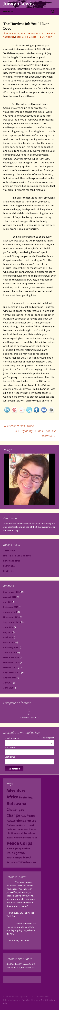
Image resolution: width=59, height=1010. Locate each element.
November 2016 (11, 617)
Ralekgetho (16, 853)
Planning (11, 848)
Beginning (26, 797)
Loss (17, 833)
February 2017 (10, 607)
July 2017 (8, 602)
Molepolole (27, 833)
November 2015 (11, 662)
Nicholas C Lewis (30, 999)
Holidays (11, 829)
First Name (10, 747)
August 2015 (9, 677)
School (32, 36)
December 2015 (11, 657)
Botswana (16, 803)
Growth (23, 825)
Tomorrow (9, 550)
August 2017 (9, 596)
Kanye (32, 829)
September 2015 (12, 672)
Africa (52, 33)
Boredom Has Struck (18, 426)
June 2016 (8, 627)
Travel (22, 862)
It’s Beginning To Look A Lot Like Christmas (35, 433)
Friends (20, 821)
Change (13, 815)
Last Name (10, 756)
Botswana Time (11, 560)
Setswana (12, 862)
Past (34, 837)
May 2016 (8, 632)
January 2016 (10, 652)
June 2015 (8, 687)
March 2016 (9, 642)
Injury (26, 829)
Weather (31, 862)
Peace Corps (37, 33)
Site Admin (47, 36)
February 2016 (10, 647)
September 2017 (12, 591)
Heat (31, 825)
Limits (11, 833)
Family (23, 816)
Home (20, 829)
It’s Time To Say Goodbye (17, 555)
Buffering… (9, 565)
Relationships (14, 857)
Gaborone (13, 825)
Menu (6, 11)
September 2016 (12, 622)
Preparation (23, 848)
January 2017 (10, 612)
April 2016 (8, 637)
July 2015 (8, 682)
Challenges (8, 36)
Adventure (16, 790)
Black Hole (9, 570)
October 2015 (10, 667)
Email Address (28, 738)
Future (31, 821)
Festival (11, 821)
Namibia (10, 838)
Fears (31, 815)
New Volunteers (22, 837)
